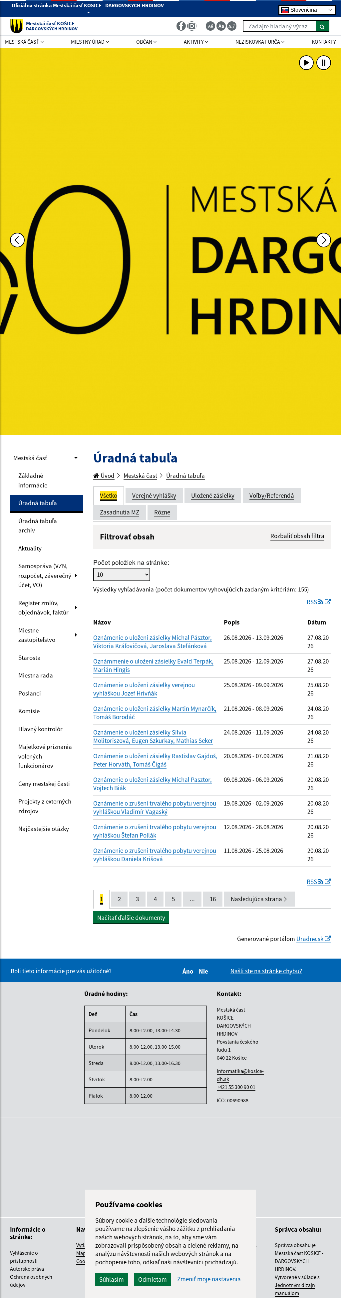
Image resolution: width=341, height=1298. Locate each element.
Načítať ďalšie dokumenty (131, 918)
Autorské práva (27, 1268)
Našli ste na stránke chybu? (266, 971)
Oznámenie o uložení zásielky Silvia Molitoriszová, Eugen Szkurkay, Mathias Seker (153, 736)
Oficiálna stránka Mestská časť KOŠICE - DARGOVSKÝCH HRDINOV (88, 5)
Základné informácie (32, 480)
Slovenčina (303, 9)
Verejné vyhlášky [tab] (154, 495)
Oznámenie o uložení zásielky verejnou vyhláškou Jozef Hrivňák (144, 689)
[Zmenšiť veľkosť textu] (210, 26)
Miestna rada (35, 675)
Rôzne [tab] (162, 512)
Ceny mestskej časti (44, 784)
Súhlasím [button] (111, 1279)
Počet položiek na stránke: (131, 562)
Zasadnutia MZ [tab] (119, 512)
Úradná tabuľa (37, 503)
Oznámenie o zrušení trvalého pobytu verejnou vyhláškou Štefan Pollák (154, 831)
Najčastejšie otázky (43, 829)
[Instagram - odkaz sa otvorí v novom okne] (192, 26)
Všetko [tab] (108, 495)
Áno (188, 971)
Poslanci (29, 693)
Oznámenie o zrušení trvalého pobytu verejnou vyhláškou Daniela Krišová (154, 855)
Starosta (29, 658)
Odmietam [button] (152, 1279)
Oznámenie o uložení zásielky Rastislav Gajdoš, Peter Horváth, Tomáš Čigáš (155, 760)
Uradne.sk (310, 939)
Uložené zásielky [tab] (212, 495)
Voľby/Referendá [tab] (271, 495)
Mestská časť (30, 458)
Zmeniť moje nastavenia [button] (209, 1279)
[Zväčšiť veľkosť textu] (231, 26)
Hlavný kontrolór (40, 729)
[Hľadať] (322, 26)
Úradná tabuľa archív (37, 525)
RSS (312, 602)
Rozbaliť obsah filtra (297, 536)
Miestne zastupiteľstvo (36, 635)
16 (213, 899)
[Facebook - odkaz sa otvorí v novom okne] (181, 26)
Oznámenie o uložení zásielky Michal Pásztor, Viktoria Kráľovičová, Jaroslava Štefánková (152, 641)
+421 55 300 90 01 (236, 1087)
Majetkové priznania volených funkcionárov (45, 756)
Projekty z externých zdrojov (44, 806)
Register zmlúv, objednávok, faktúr (43, 607)
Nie (204, 971)
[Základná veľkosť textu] (221, 26)
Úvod (107, 475)
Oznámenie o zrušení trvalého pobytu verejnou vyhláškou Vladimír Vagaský (154, 807)
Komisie (29, 711)
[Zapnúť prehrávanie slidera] (306, 62)
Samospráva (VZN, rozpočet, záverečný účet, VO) (44, 575)
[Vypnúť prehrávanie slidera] (323, 62)
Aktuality (30, 548)
